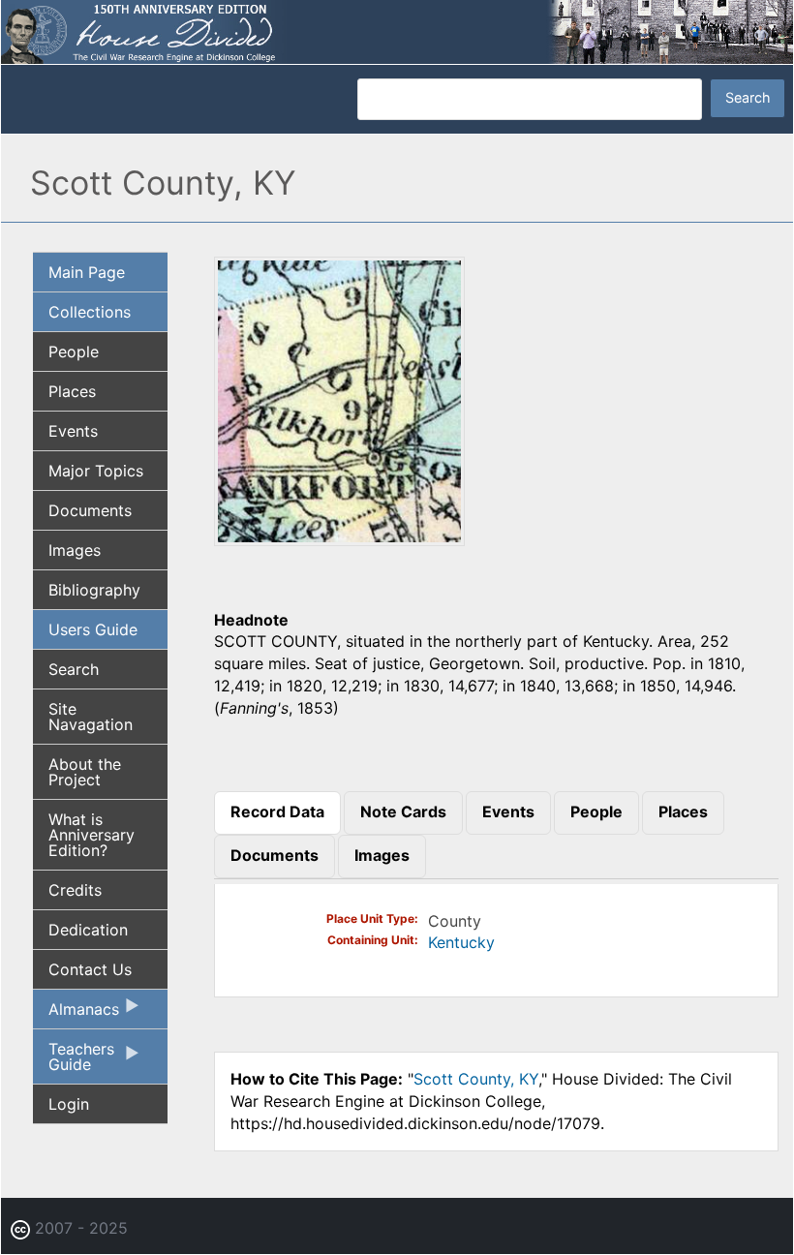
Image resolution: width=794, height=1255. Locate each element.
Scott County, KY (475, 1078)
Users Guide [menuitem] (92, 629)
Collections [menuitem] (89, 311)
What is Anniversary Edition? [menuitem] (91, 835)
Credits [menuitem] (75, 890)
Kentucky (461, 942)
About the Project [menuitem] (84, 771)
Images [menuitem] (74, 550)
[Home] (397, 30)
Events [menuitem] (73, 431)
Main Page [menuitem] (86, 272)
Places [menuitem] (72, 391)
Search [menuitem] (73, 669)
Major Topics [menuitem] (95, 470)
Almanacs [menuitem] (76, 1013)
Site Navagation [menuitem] (90, 716)
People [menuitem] (73, 351)
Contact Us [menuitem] (90, 969)
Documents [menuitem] (90, 510)
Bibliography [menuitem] (94, 589)
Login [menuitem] (68, 1104)
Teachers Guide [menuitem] (73, 1061)
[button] (339, 539)
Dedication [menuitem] (88, 929)
